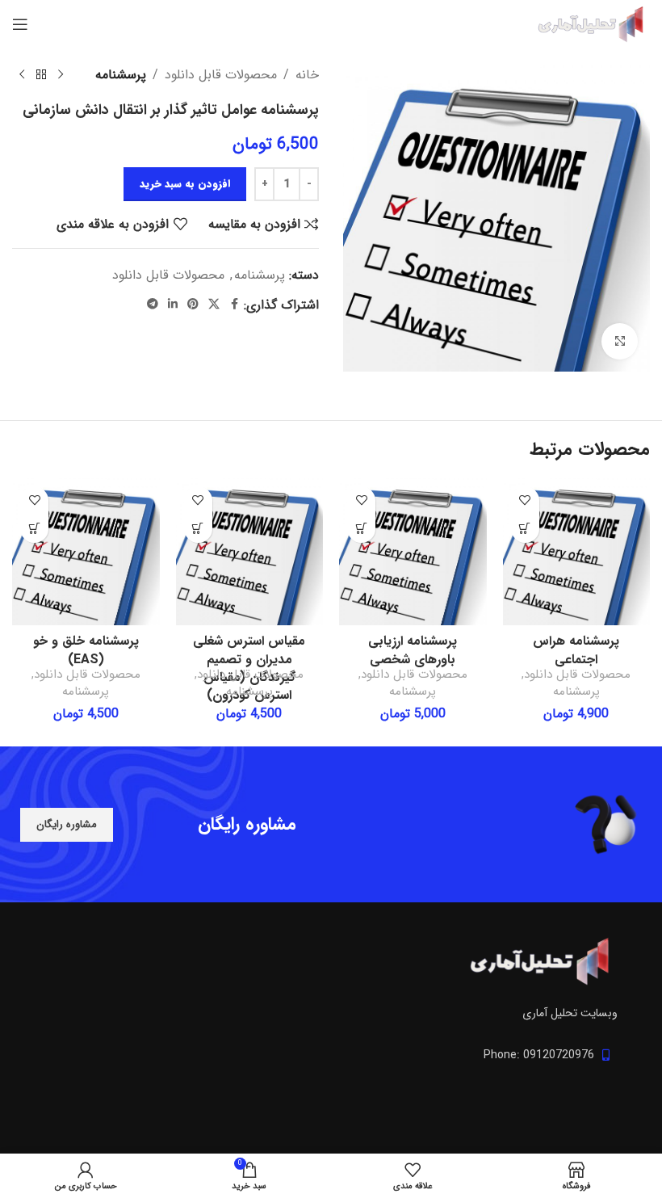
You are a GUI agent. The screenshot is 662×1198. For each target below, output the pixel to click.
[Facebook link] (234, 304)
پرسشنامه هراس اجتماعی (576, 650)
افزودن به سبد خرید (185, 183)
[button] (525, 529)
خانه (307, 75)
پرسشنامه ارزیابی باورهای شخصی (412, 650)
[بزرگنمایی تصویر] (619, 341)
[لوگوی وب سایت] (589, 24)
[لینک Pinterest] (192, 304)
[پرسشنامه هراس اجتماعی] (577, 552)
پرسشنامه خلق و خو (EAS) (86, 650)
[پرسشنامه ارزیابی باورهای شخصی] (413, 552)
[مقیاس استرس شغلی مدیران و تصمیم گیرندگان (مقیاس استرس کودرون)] (250, 552)
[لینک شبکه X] (213, 304)
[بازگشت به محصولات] (41, 75)
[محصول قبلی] (60, 75)
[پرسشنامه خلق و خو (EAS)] (86, 552)
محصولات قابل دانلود (221, 75)
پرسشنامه (120, 75)
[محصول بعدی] (21, 75)
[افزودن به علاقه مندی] (525, 500)
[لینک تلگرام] (152, 304)
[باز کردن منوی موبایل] (20, 24)
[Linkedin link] (172, 304)
